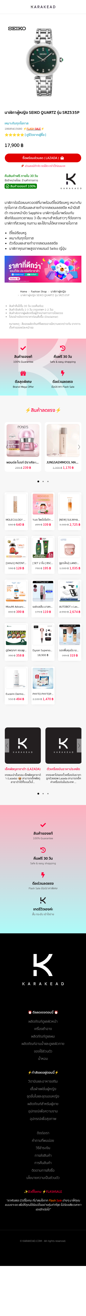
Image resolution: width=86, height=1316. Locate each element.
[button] (38, 481)
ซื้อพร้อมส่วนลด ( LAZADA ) (40, 157)
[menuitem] (43, 1021)
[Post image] (23, 745)
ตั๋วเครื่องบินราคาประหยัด (63, 769)
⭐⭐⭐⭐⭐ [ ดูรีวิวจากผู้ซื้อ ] (25, 134)
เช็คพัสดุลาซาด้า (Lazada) (23, 769)
